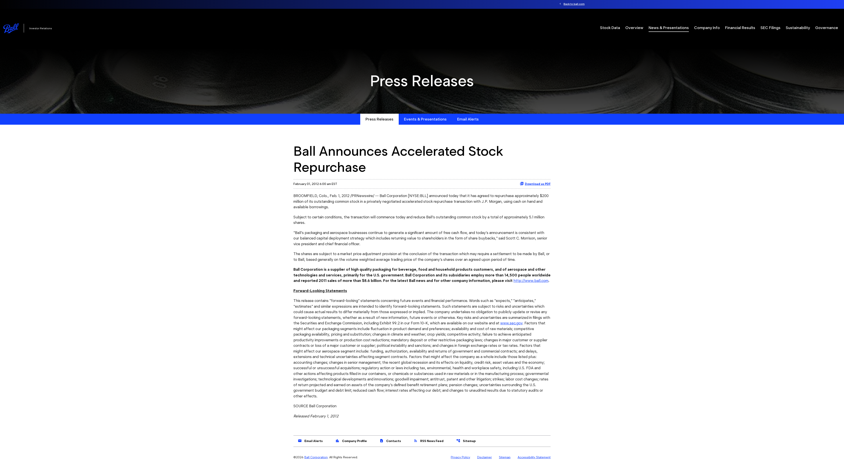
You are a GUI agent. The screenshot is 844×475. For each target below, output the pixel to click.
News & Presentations (669, 27)
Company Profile (351, 441)
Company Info (707, 27)
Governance (826, 27)
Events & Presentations (425, 119)
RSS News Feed (429, 441)
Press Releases (379, 119)
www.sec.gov (511, 323)
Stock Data (610, 27)
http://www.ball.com (530, 280)
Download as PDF (538, 184)
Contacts (390, 441)
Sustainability (798, 27)
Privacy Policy (460, 457)
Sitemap (466, 441)
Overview (634, 27)
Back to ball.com (574, 3)
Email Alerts (468, 119)
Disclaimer (484, 457)
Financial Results (740, 27)
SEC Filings (770, 27)
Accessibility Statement (534, 457)
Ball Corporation (316, 457)
